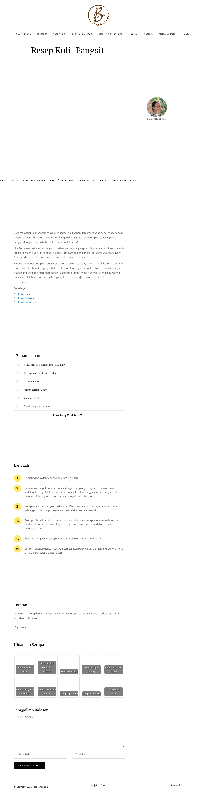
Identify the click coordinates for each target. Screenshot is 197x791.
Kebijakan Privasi (98, 785)
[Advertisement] (69, 157)
